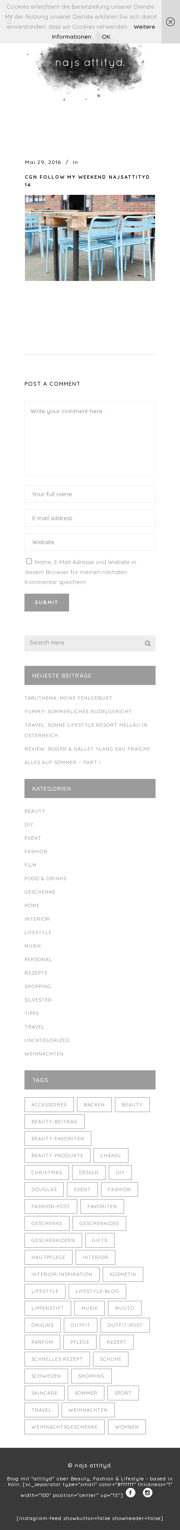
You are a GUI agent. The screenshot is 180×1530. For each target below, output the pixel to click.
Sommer (86, 1393)
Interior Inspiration (62, 1274)
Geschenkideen (53, 1240)
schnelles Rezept (57, 1359)
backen (94, 1105)
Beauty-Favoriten (57, 1139)
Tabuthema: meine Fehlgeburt (68, 698)
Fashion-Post (50, 1206)
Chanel (110, 1156)
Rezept (117, 1342)
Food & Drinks (45, 878)
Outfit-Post (125, 1325)
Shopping (37, 986)
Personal (38, 959)
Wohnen (127, 1427)
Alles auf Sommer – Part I (62, 762)
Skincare (44, 1393)
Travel (34, 1027)
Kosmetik (123, 1274)
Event (33, 838)
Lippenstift (47, 1308)
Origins (42, 1325)
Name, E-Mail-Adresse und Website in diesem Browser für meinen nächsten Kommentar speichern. (80, 571)
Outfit (80, 1325)
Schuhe (110, 1359)
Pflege (80, 1342)
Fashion (36, 852)
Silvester (38, 1000)
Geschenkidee (99, 1223)
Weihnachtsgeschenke (64, 1427)
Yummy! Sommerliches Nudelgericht (78, 711)
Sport (123, 1393)
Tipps (31, 1013)
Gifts (99, 1240)
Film (30, 865)
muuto (125, 1308)
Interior (37, 919)
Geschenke (39, 892)
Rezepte (36, 973)
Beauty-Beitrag (54, 1122)
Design (89, 1172)
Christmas (46, 1172)
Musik (32, 946)
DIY (29, 825)
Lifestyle (38, 932)
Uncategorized (46, 1040)
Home (32, 905)
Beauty (34, 811)
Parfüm (42, 1342)
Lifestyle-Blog (97, 1291)
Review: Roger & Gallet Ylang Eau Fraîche (87, 749)
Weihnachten (44, 1054)
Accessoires (49, 1105)
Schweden (46, 1376)
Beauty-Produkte (57, 1156)
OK (106, 36)
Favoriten (102, 1206)
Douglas (44, 1189)
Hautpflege (48, 1257)
